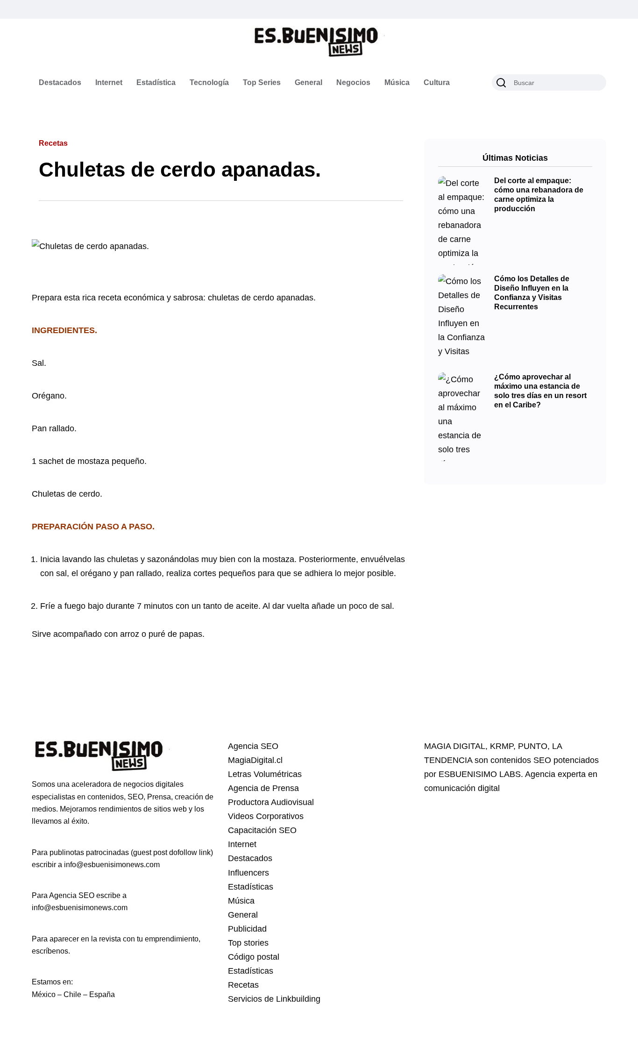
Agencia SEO (253, 746)
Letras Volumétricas (265, 774)
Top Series (262, 82)
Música (397, 82)
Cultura (437, 82)
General (308, 82)
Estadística (156, 82)
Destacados (60, 82)
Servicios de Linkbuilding (274, 999)
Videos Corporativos (266, 816)
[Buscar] (501, 82)
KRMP (501, 746)
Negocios (353, 82)
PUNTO (532, 746)
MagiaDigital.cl (255, 760)
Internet (108, 82)
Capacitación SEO (262, 830)
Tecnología (209, 82)
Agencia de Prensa (263, 788)
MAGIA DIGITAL (454, 746)
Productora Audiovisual (271, 802)
